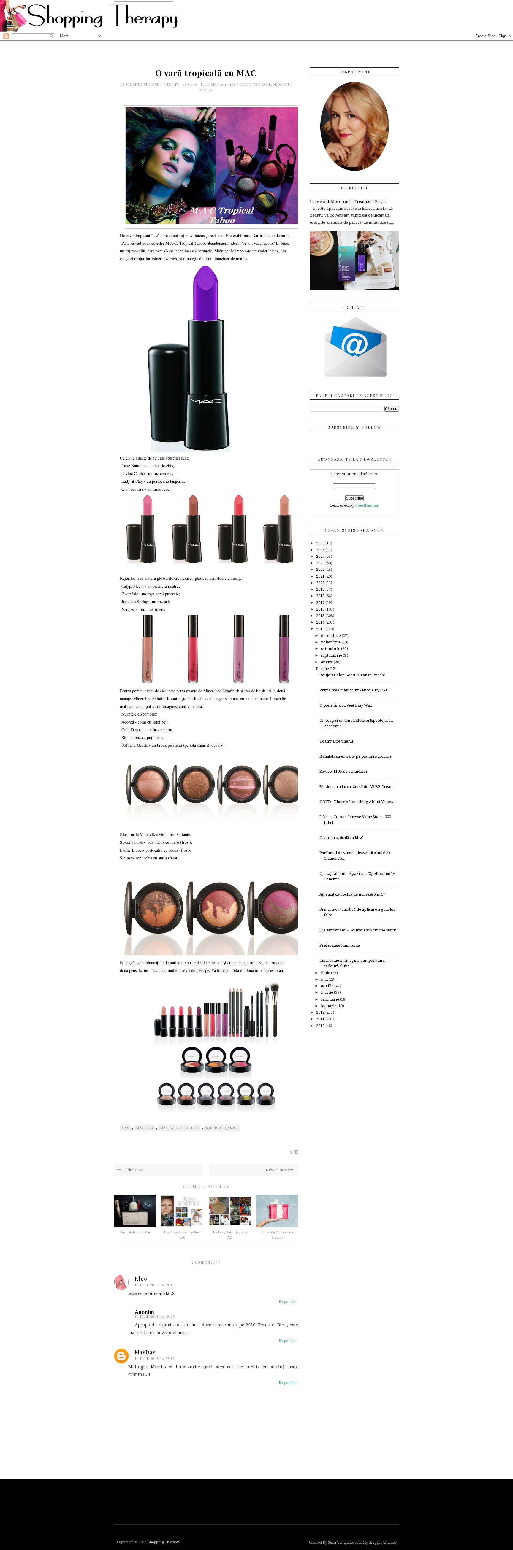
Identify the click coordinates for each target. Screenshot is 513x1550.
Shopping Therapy (163, 1542)
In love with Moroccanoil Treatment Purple (348, 201)
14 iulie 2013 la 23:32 (155, 1358)
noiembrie (331, 642)
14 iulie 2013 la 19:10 (155, 1285)
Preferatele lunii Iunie (339, 945)
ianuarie (329, 1006)
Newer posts (277, 1170)
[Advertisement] (258, 1501)
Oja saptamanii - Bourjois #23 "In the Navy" (358, 930)
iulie (325, 668)
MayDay (145, 1352)
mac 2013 (219, 84)
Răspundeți (288, 1302)
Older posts (133, 1170)
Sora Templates (341, 1543)
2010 (320, 1025)
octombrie (331, 648)
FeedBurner (367, 505)
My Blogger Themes (379, 1543)
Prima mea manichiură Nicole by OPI (353, 690)
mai (325, 979)
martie (327, 992)
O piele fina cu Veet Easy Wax (345, 705)
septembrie (332, 655)
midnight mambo (222, 1128)
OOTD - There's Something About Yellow (356, 801)
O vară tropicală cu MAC (341, 837)
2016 (320, 609)
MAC (205, 84)
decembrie (331, 635)
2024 (320, 556)
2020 (320, 583)
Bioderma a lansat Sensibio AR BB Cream (356, 786)
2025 (320, 550)
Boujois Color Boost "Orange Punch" (352, 675)
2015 (320, 615)
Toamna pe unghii (336, 741)
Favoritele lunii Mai (135, 1232)
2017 (320, 602)
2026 (320, 543)
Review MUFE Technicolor (343, 771)
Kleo (141, 1278)
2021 (320, 576)
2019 (320, 589)
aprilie (327, 986)
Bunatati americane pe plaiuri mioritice (355, 756)
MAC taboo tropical (250, 84)
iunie (326, 973)
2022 (320, 569)
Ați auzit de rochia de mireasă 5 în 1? (352, 894)
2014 (320, 622)
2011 (320, 1019)
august (327, 662)
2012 (320, 1012)
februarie (330, 999)
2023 (320, 563)
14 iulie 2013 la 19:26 (155, 1316)
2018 (320, 596)
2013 (320, 629)
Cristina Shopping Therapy (153, 84)
